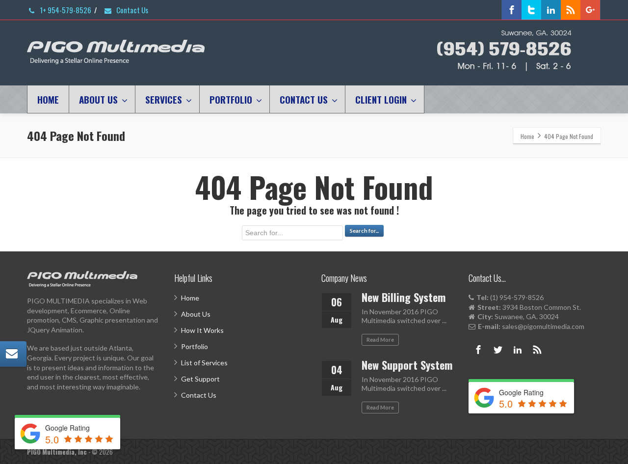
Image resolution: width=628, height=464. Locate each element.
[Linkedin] (551, 10)
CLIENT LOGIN (381, 99)
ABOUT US (98, 99)
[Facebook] (512, 10)
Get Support (200, 379)
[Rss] (570, 10)
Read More (380, 339)
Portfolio (194, 346)
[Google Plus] (590, 10)
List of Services (204, 362)
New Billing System (403, 297)
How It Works (202, 330)
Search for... (364, 230)
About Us (195, 314)
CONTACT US (304, 99)
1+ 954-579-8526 (64, 9)
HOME (48, 99)
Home (190, 298)
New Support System (407, 365)
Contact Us (131, 9)
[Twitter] (531, 10)
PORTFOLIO (230, 99)
